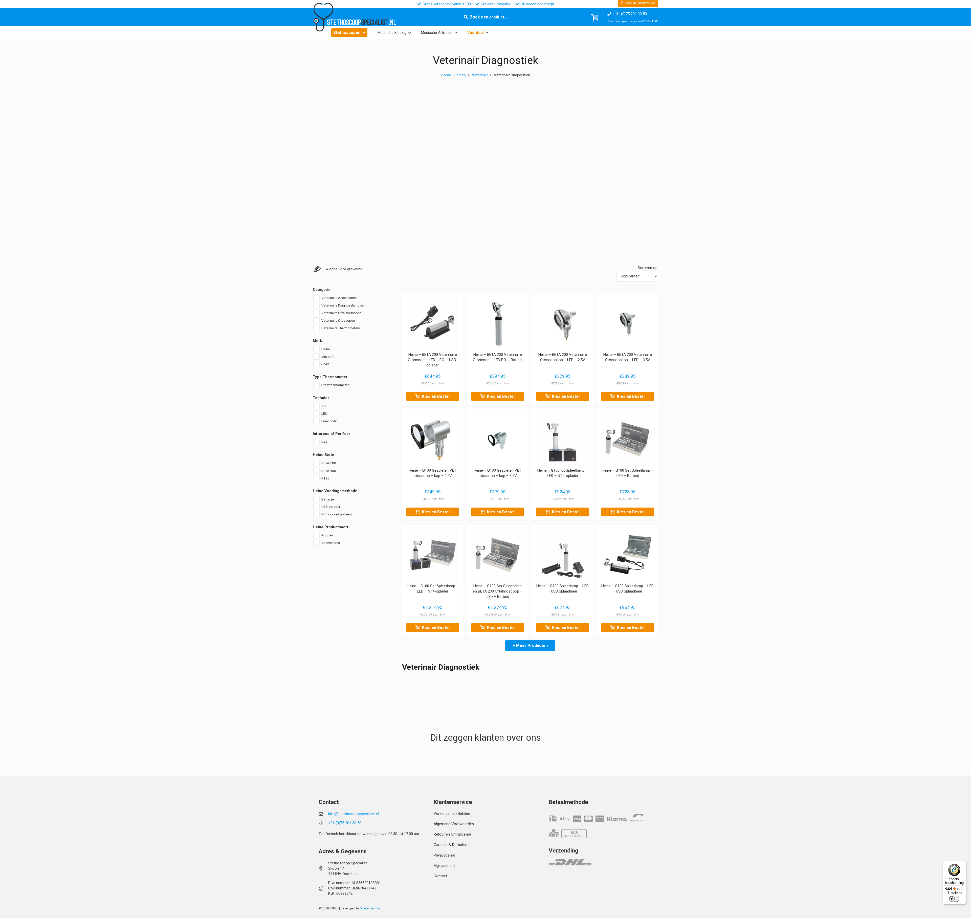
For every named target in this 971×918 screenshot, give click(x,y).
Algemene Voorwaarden (454, 824)
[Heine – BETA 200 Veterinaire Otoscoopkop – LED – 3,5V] (627, 323)
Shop (461, 75)
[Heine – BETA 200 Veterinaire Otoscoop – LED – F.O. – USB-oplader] (432, 323)
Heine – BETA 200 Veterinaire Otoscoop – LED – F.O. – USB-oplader (432, 359)
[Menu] (963, 864)
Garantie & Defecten (450, 844)
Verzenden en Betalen (452, 813)
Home (446, 75)
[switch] (954, 899)
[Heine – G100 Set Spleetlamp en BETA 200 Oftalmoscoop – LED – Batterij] (497, 554)
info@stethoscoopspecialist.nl (353, 814)
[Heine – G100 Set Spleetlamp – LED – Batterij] (627, 439)
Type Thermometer (330, 377)
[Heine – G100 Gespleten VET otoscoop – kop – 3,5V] (497, 439)
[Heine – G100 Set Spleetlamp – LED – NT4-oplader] (432, 554)
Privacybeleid (444, 855)
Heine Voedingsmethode (335, 491)
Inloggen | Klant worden (639, 3)
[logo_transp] (323, 17)
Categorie (321, 289)
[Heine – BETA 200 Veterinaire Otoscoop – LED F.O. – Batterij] (497, 323)
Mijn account (444, 865)
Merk (317, 340)
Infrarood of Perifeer (331, 433)
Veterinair (480, 75)
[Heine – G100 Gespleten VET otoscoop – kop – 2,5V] (432, 439)
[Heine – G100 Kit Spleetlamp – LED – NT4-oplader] (562, 439)
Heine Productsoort (330, 526)
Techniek (321, 397)
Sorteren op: (648, 268)
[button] (363, 32)
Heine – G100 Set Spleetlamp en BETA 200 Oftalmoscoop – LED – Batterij (497, 591)
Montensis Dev (370, 908)
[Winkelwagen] (595, 17)
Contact (440, 876)
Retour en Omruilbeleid (452, 834)
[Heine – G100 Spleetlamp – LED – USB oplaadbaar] (562, 554)
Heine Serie (323, 454)
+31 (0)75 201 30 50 (344, 823)
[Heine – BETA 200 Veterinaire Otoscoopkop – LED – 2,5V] (562, 323)
